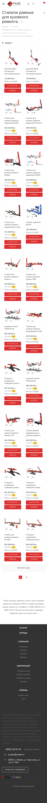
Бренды (23, 633)
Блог (23, 699)
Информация (23, 666)
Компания (23, 642)
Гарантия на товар (23, 678)
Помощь (23, 690)
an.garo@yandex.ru (16, 754)
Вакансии (23, 657)
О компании (23, 647)
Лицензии (23, 654)
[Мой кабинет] (38, 4)
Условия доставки (23, 674)
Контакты (23, 650)
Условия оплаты (23, 671)
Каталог (24, 628)
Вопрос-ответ (23, 695)
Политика (23, 681)
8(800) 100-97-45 (13, 749)
